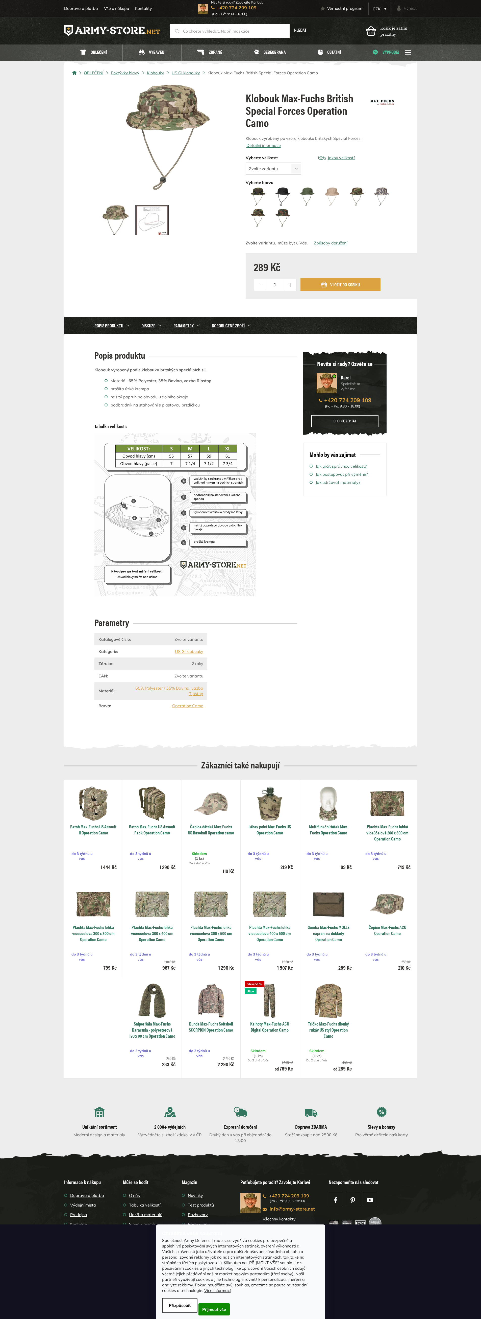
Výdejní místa (83, 1205)
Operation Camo (187, 705)
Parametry (183, 325)
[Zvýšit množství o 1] (290, 285)
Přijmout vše (214, 1309)
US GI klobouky (189, 651)
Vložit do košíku (345, 284)
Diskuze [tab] (148, 325)
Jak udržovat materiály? (338, 482)
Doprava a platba (81, 8)
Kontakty (143, 8)
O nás (134, 1195)
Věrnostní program (344, 8)
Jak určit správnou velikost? (341, 466)
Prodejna (78, 1214)
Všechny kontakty (279, 1218)
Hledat (300, 30)
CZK (377, 8)
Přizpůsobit (180, 1305)
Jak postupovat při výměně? (342, 474)
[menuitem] (93, 52)
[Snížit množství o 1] (260, 285)
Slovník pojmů (142, 1224)
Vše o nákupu (116, 8)
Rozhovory (198, 1214)
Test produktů (201, 1205)
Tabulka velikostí (145, 1205)
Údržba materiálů (145, 1214)
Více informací (217, 1290)
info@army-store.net (292, 1209)
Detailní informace (263, 145)
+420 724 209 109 (347, 400)
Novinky (195, 1195)
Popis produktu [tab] (108, 325)
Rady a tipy (199, 1224)
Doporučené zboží (228, 325)
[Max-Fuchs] (382, 100)
